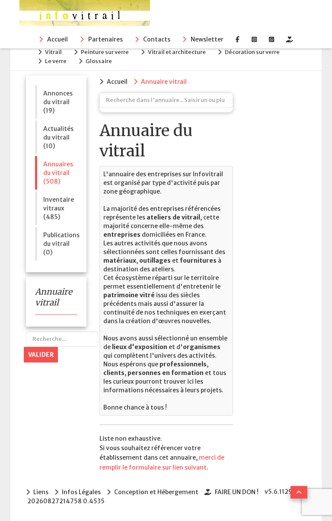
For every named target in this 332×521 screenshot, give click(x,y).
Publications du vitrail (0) (60, 243)
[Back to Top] (298, 492)
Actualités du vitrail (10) (58, 137)
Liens (40, 492)
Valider (41, 355)
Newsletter (207, 39)
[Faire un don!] (289, 39)
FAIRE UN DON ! (237, 492)
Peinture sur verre (105, 52)
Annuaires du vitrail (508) (58, 172)
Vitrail (53, 52)
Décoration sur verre (252, 52)
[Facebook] (237, 39)
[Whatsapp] (271, 39)
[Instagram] (254, 39)
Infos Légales (81, 492)
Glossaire (99, 61)
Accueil (57, 39)
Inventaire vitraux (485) (58, 208)
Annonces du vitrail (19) (58, 101)
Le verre (56, 61)
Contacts (156, 39)
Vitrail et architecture (177, 52)
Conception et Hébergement (156, 492)
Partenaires (105, 39)
